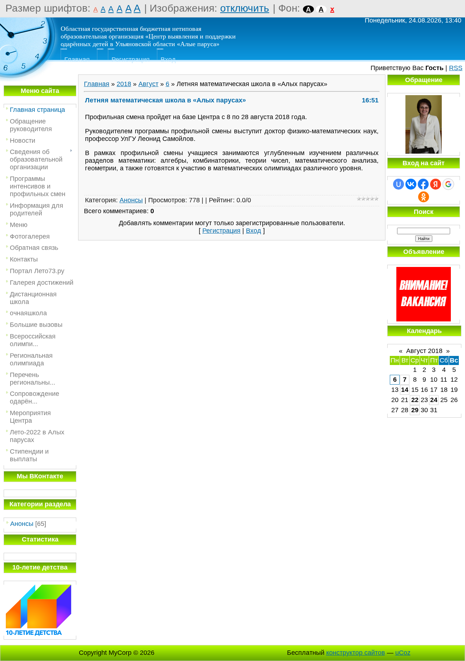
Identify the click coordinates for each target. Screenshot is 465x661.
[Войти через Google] (448, 184)
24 (433, 400)
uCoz (403, 652)
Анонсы (21, 523)
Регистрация (131, 59)
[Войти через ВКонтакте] (410, 184)
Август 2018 (424, 350)
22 (414, 400)
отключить (244, 8)
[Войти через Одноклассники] (423, 196)
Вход (168, 59)
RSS (455, 68)
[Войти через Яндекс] (435, 184)
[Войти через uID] (398, 184)
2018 (124, 84)
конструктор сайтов (355, 652)
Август (148, 84)
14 (404, 389)
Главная (77, 59)
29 (414, 410)
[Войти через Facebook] (423, 184)
